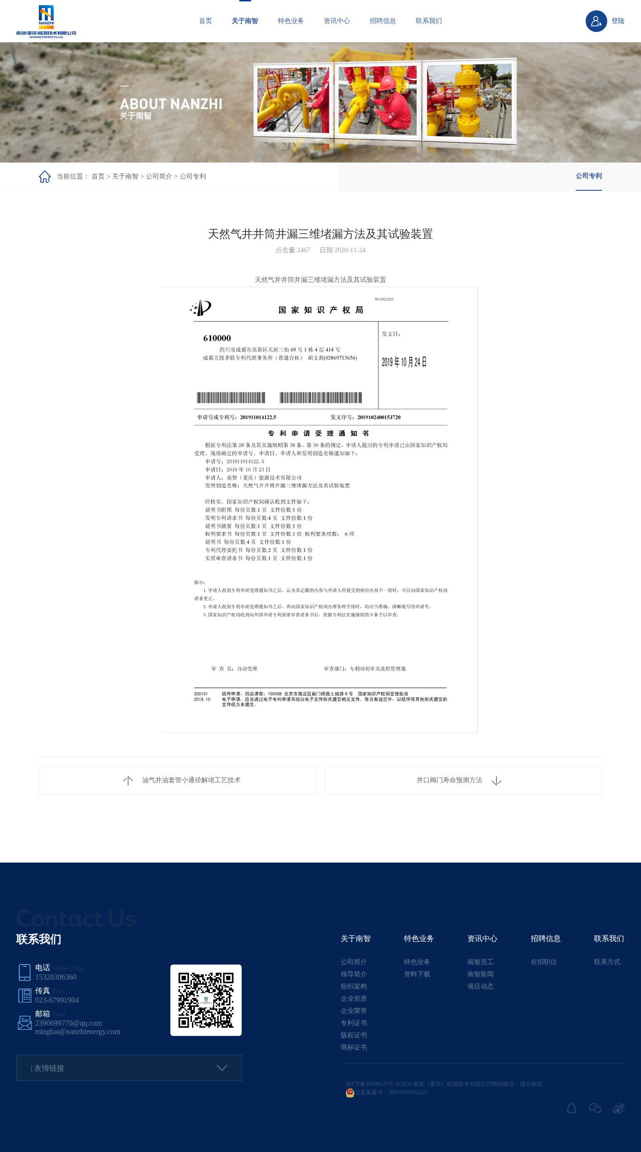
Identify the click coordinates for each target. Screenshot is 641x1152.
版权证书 (354, 1035)
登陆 (618, 20)
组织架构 (354, 986)
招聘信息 (383, 20)
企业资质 (354, 998)
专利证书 (354, 1023)
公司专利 (193, 176)
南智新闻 (480, 974)
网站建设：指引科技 (517, 1084)
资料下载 (417, 974)
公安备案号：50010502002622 (391, 1092)
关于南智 (245, 20)
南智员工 (480, 961)
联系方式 (607, 961)
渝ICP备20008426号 (369, 1084)
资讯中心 (337, 20)
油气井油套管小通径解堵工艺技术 (191, 780)
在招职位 (544, 961)
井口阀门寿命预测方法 (449, 780)
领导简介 (354, 974)
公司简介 (159, 176)
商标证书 (354, 1047)
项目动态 (480, 986)
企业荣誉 (354, 1010)
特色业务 (291, 20)
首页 (205, 20)
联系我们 (429, 20)
